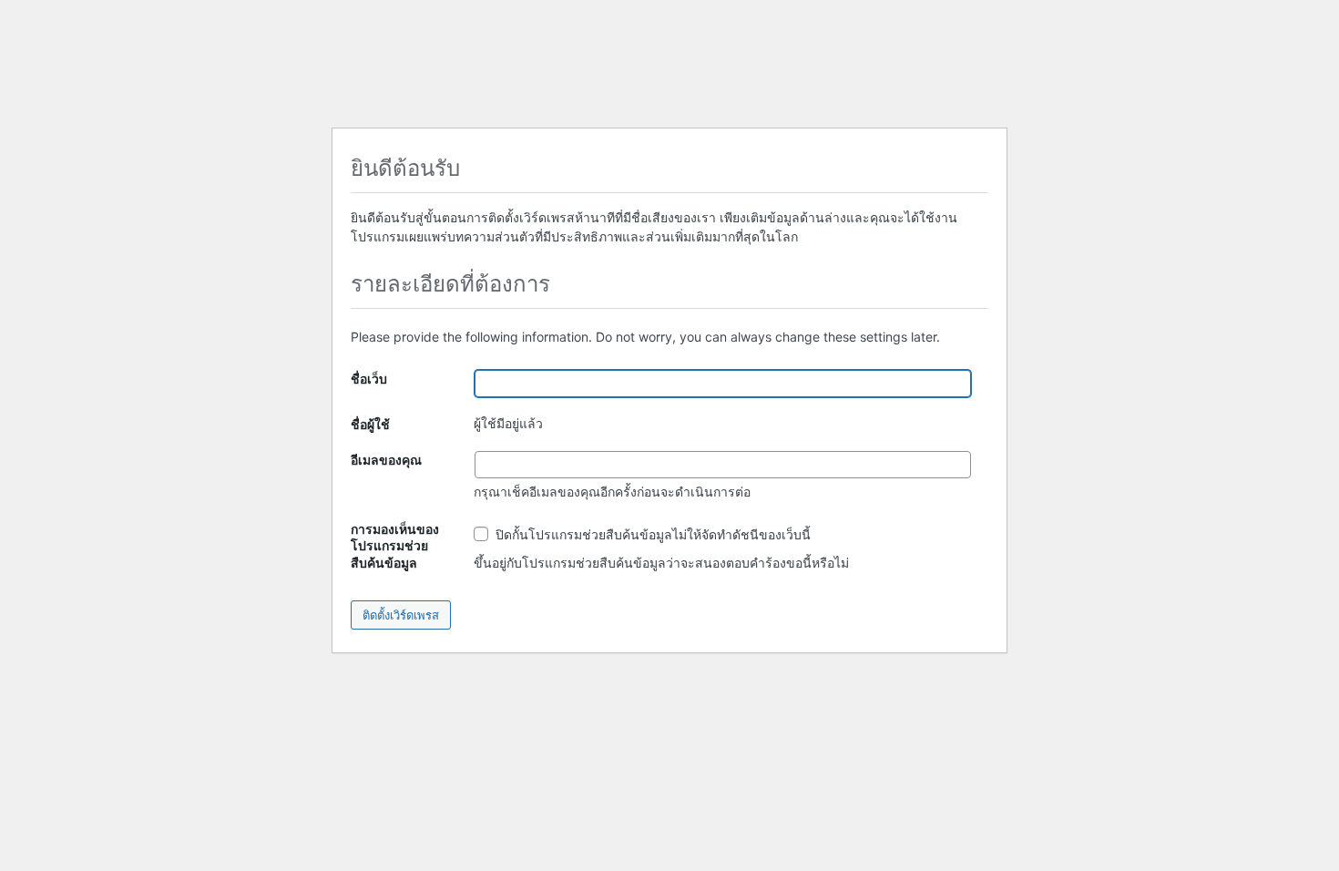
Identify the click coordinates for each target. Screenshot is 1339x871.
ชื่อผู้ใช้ (370, 424)
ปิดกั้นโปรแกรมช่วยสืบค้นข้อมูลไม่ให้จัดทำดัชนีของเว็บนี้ (651, 534)
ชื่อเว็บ (369, 378)
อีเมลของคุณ (386, 459)
